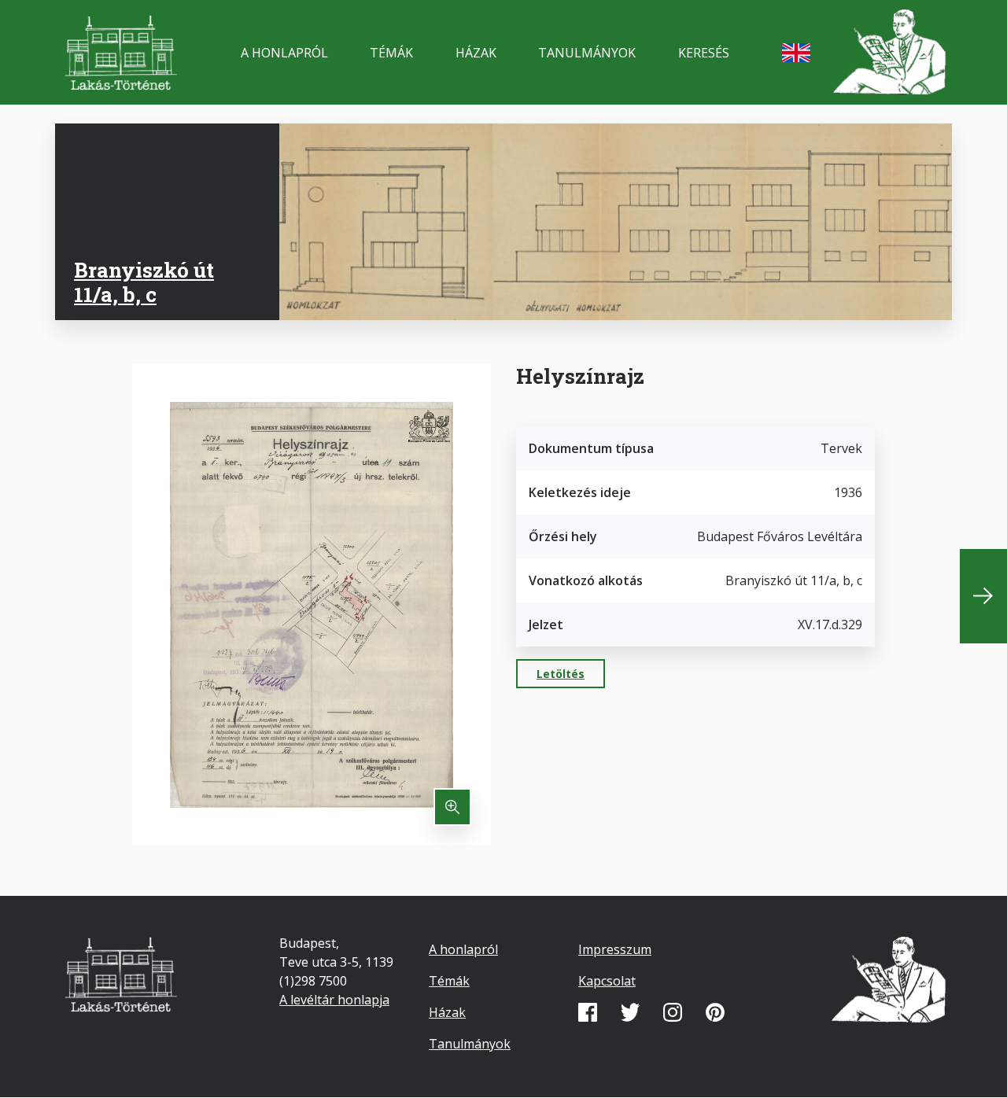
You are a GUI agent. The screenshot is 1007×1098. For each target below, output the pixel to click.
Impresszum (614, 949)
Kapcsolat (607, 980)
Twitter (630, 1012)
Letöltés (561, 673)
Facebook (587, 1012)
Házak (476, 52)
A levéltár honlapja (334, 999)
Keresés (703, 52)
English (796, 52)
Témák (391, 52)
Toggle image (452, 807)
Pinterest (715, 1012)
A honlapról (284, 52)
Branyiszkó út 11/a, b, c (144, 282)
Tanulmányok (587, 52)
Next (983, 596)
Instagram (672, 1012)
